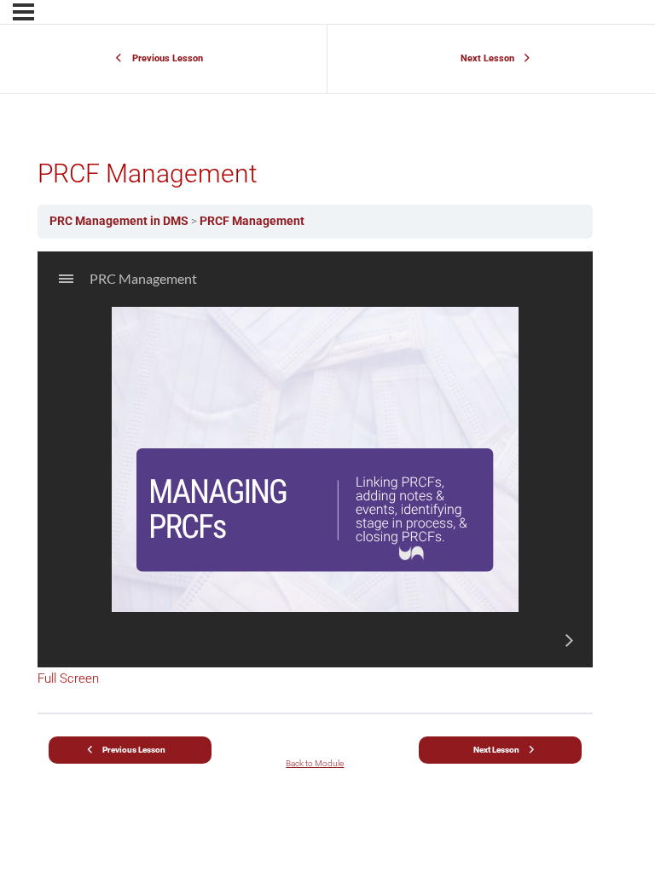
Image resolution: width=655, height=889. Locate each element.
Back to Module (315, 763)
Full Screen (68, 678)
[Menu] (23, 12)
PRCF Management (252, 221)
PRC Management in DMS (120, 221)
